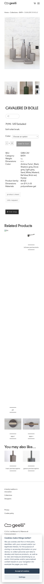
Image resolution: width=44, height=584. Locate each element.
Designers (7, 499)
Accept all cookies (22, 571)
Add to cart (23, 144)
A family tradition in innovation (10, 491)
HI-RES (8, 20)
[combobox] (25, 136)
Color (8, 136)
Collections (14, 12)
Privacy (6, 510)
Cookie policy (9, 513)
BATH (21, 12)
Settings (22, 577)
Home (6, 12)
